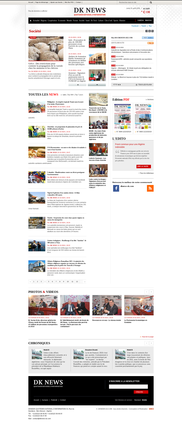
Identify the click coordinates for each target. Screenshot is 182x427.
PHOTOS (148, 20)
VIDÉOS (140, 20)
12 (77, 282)
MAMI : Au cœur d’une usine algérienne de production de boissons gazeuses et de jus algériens (98, 135)
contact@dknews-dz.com (42, 419)
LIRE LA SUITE (142, 166)
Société (81, 21)
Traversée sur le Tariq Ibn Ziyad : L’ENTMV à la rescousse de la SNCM (98, 110)
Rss (150, 26)
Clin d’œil (108, 21)
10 (68, 282)
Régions (44, 21)
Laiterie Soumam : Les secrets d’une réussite (97, 159)
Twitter (143, 26)
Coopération (52, 21)
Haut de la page (148, 337)
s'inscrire (139, 392)
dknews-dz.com (127, 186)
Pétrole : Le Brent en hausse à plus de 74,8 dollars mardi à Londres (132, 78)
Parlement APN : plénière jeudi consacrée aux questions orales (131, 60)
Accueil (30, 2)
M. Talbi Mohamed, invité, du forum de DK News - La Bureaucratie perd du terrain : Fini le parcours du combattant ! (74, 323)
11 (72, 282)
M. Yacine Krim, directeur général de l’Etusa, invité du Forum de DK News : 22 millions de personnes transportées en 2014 (43, 323)
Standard (137, 400)
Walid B (46, 350)
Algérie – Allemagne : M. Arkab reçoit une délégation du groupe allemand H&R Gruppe (131, 69)
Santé (88, 21)
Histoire (122, 21)
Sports (115, 21)
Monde (69, 21)
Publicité (54, 400)
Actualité (36, 21)
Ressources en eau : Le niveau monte (106, 320)
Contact (78, 2)
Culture (101, 21)
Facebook (135, 26)
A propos (45, 400)
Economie (62, 21)
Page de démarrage (41, 2)
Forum (75, 21)
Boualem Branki (91, 350)
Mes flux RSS (69, 2)
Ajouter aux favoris (56, 2)
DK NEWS (34, 71)
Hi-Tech (94, 21)
